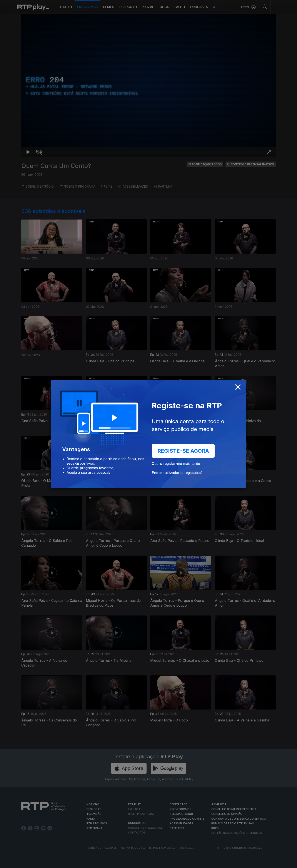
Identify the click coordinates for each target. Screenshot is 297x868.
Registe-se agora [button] (183, 451)
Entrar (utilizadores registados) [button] (177, 472)
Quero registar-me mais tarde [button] (176, 463)
